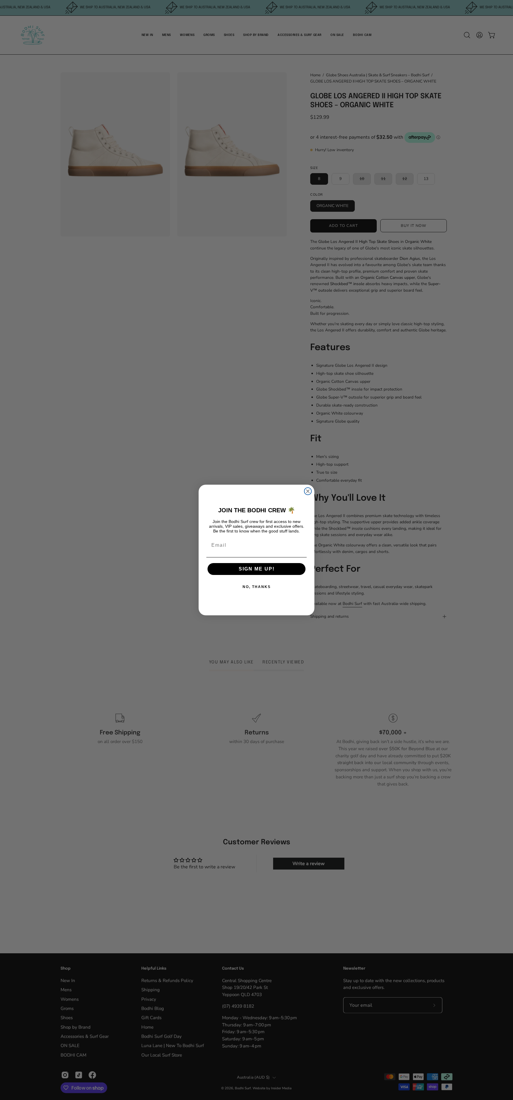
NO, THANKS (257, 587)
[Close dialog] (307, 491)
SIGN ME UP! (257, 568)
